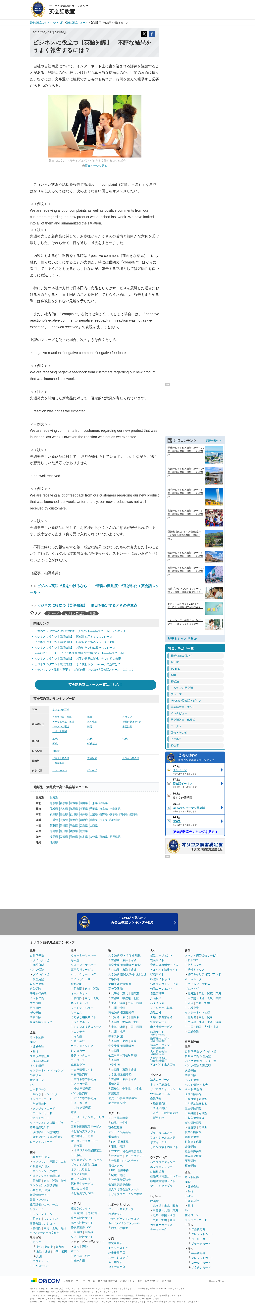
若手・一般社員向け (165, 1113)
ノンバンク (51, 1094)
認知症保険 (192, 1137)
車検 (73, 1112)
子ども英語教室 (118, 1118)
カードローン (38, 1089)
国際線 (89, 1232)
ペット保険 (37, 998)
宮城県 (74, 803)
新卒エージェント (161, 1046)
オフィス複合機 (80, 1178)
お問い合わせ (127, 1281)
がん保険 (35, 1012)
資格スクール (116, 1165)
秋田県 (83, 803)
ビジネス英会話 (74, 613)
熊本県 (83, 836)
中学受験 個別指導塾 (121, 1045)
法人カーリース (160, 1079)
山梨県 (93, 814)
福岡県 (54, 836)
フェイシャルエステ (162, 1137)
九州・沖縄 (118, 1007)
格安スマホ (195, 964)
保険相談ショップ (41, 1022)
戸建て (53, 1161)
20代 (55, 738)
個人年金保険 (193, 1155)
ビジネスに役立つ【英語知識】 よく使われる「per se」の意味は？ (77, 664)
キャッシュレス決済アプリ (46, 1122)
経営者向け (160, 1103)
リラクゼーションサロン (123, 1218)
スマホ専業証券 (39, 1056)
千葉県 (93, 808)
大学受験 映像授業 (119, 984)
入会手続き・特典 (62, 717)
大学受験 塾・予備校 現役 (124, 955)
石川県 (74, 814)
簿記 (122, 1146)
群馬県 (74, 808)
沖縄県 (54, 842)
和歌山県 (115, 819)
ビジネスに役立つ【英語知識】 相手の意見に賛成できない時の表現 (77, 658)
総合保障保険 (193, 1151)
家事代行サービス (82, 969)
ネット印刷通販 (160, 1084)
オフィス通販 (79, 1174)
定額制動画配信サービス (86, 1126)
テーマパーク (158, 1229)
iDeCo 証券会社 (40, 1061)
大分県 (93, 836)
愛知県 (133, 814)
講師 (89, 717)
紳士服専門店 (116, 1252)
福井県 (83, 814)
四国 (190, 1003)
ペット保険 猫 (193, 1089)
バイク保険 (37, 969)
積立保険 (190, 1165)
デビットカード (39, 1118)
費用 (89, 726)
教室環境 (92, 721)
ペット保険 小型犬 (196, 1084)
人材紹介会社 (158, 1052)
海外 (85, 1246)
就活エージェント (161, 955)
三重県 (54, 819)
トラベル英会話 (130, 758)
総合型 (78, 1145)
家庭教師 (114, 1093)
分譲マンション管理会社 (45, 1175)
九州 (63, 1180)
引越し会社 (78, 1041)
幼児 (114, 1122)
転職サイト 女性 (160, 979)
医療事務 (123, 1141)
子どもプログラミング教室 (125, 1194)
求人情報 (167, 1281)
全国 (172, 1220)
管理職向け (160, 1108)
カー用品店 (115, 1262)
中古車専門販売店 (85, 1079)
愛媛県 (74, 831)
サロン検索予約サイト (164, 1147)
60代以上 (92, 743)
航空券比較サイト (82, 1217)
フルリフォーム (42, 1213)
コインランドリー (82, 979)
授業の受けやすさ (131, 721)
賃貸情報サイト (39, 1194)
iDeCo (189, 1196)
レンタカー (78, 1050)
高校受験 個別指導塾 (121, 1012)
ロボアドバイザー (41, 1141)
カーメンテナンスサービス (87, 1117)
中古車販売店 (79, 1074)
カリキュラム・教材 (63, 721)
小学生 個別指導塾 (119, 1074)
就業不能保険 (193, 1132)
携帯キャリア (196, 969)
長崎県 (74, 836)
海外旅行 (93, 1213)
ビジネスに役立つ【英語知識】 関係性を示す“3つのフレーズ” (73, 636)
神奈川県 (115, 808)
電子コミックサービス (85, 1140)
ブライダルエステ (161, 1132)
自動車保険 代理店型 (198, 1056)
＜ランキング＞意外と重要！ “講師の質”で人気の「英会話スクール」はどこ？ (84, 669)
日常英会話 (58, 763)
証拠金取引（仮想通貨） (48, 1137)
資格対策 (92, 758)
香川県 (64, 831)
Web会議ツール (160, 1094)
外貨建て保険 (193, 1141)
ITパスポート (130, 1160)
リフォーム (37, 1209)
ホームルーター (194, 979)
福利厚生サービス (82, 1183)
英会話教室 (196, 757)
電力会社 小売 (79, 1188)
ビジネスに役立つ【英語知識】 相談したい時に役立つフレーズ (74, 647)
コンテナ (79, 1031)
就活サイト (157, 960)
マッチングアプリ (161, 1185)
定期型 (203, 1099)
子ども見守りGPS (82, 1193)
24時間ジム (115, 1213)
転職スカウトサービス (164, 984)
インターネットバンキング (46, 1070)
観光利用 (79, 1260)
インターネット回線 (197, 1012)
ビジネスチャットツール (165, 1089)
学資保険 (35, 1017)
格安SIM (193, 960)
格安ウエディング (161, 1166)
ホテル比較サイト (82, 1222)
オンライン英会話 (119, 1132)
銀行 (35, 1051)
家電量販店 (115, 1243)
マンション (40, 1161)
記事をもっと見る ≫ (182, 638)
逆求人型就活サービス (164, 964)
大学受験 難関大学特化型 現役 (127, 974)
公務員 (115, 1160)
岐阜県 (113, 814)
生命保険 (35, 1003)
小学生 (137, 1088)
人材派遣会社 (158, 1059)
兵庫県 (93, 819)
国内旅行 (79, 1213)
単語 (93, 613)
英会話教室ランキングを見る (194, 831)
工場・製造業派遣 (161, 1017)
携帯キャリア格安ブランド (204, 974)
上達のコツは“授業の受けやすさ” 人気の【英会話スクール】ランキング (80, 631)
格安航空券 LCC (81, 1227)
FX (31, 1084)
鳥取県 (54, 825)
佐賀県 (64, 836)
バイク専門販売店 (85, 1098)
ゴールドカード (42, 1113)
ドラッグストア (118, 1247)
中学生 (126, 1088)
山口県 (93, 825)
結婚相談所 (157, 1171)
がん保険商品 (193, 1122)
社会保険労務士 (132, 1151)
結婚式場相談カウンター (165, 1176)
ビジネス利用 (82, 1255)
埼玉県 (83, 808)
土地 (63, 1161)
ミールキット (79, 993)
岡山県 (74, 825)
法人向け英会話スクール (123, 1189)
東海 (46, 1180)
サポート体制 (59, 731)
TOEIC (115, 1151)
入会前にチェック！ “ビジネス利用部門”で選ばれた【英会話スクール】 (80, 653)
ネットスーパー (80, 1003)
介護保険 (190, 1146)
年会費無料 (40, 1103)
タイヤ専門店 (116, 1266)
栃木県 (64, 808)
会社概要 (68, 1281)
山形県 (93, 803)
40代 (125, 738)
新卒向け (158, 1117)
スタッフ (127, 717)
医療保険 (35, 1007)
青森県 (54, 803)
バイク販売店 (79, 1093)
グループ (92, 770)
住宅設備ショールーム (44, 1204)
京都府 (74, 819)
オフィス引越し (80, 1169)
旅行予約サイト (80, 1208)
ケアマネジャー (135, 1155)
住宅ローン (37, 1080)
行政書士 (116, 1155)
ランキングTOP (60, 709)
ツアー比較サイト (82, 1236)
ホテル (75, 1251)
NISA (33, 1041)
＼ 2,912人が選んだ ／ (132, 920)
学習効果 (127, 726)
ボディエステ (158, 1142)
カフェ (75, 1122)
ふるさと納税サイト (83, 1017)
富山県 (64, 814)
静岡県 (123, 814)
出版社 (78, 1155)
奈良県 (103, 819)
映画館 (154, 1201)
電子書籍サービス (82, 1136)
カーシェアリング (82, 1045)
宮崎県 (103, 836)
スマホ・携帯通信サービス (201, 955)
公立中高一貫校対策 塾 (122, 1055)
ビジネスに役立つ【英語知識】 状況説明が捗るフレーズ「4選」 (75, 642)
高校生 (115, 1088)
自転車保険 (37, 984)
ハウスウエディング (162, 1162)
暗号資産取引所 (39, 1127)
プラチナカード (201, 1243)
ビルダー (38, 1242)
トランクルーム (80, 1022)
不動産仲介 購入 (40, 1166)
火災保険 (35, 988)
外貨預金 (35, 1075)
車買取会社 (78, 1064)
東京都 (103, 808)
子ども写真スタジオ (83, 1131)
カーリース (78, 1060)
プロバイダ (192, 988)
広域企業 (193, 1007)
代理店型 (38, 964)
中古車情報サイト (82, 1069)
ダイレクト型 (41, 960)
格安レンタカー (80, 1055)
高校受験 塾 (115, 988)
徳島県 (54, 831)
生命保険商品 (193, 1108)
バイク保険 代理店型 (198, 1065)
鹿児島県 (115, 836)
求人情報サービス (161, 1026)
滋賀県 (64, 819)
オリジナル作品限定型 (88, 1150)
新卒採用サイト (160, 1039)
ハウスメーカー (42, 1261)
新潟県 (54, 814)
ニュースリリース (85, 1281)
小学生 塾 (114, 1064)
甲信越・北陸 (130, 998)
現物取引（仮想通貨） (47, 1132)
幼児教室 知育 (117, 1103)
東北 (39, 1246)
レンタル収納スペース (88, 1026)
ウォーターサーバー (83, 955)
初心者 (56, 751)
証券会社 (38, 1046)
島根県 (64, 825)
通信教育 (114, 1083)
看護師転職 (157, 993)
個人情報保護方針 (107, 1281)
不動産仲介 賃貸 (40, 1190)
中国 (218, 998)
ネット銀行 (37, 1065)
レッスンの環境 (60, 726)
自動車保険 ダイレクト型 (200, 1051)
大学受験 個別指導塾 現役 (124, 964)
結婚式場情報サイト (162, 1181)
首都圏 (37, 1180)
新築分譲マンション (42, 1223)
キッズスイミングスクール (123, 1223)
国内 (76, 1246)
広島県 (83, 825)
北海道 (54, 797)
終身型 (192, 1099)
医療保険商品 (193, 1094)
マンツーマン (59, 770)
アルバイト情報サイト (164, 969)
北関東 (49, 1246)
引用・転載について (148, 1281)
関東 (175, 1205)
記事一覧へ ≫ (213, 440)
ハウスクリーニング (83, 974)
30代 (89, 738)
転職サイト (157, 974)
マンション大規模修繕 (44, 1185)
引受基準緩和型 (197, 1103)
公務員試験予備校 (119, 1184)
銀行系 (37, 1094)
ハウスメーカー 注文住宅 (44, 1232)
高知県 (83, 831)
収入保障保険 (196, 1118)
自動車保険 (37, 955)
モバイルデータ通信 (197, 984)
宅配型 (78, 1036)
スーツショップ (118, 1257)
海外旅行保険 (38, 993)
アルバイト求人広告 (162, 1064)
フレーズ (53, 613)
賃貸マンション (39, 1199)
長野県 (103, 814)
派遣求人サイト (160, 1022)
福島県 (103, 803)
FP (113, 1141)
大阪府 (83, 819)
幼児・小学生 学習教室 (122, 1098)
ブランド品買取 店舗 (84, 1164)
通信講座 (114, 1137)
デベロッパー (41, 1265)
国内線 (78, 1232)
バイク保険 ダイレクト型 (200, 1061)
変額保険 (190, 1160)
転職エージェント (161, 988)
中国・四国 (60, 1251)
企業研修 (155, 1098)
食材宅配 (76, 984)
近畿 (55, 1180)
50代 (55, 743)
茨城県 (54, 808)
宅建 (114, 1146)
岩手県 (64, 803)
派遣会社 (155, 1012)
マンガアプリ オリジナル (86, 1159)
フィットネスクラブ (120, 1209)
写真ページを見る (96, 165)
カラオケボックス (161, 1224)
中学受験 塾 (115, 1036)
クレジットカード (41, 1099)
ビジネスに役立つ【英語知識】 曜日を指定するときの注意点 (87, 605)
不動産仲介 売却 (40, 1156)
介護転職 (155, 998)
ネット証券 (37, 1037)
